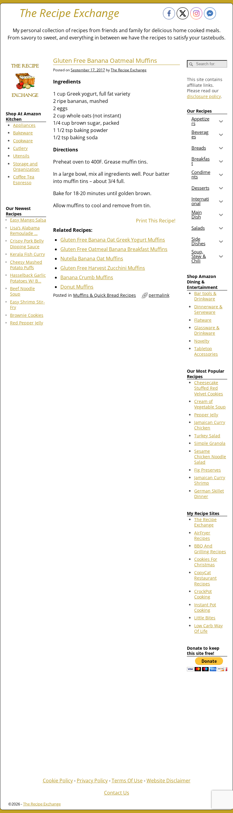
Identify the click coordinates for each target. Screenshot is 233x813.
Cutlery (20, 148)
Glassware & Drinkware (206, 330)
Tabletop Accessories (206, 351)
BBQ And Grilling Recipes (210, 548)
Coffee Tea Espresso (23, 179)
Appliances (24, 125)
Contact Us (116, 792)
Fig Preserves (207, 470)
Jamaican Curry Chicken (209, 425)
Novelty (201, 341)
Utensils (21, 156)
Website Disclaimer (169, 780)
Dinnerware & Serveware (208, 309)
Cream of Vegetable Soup (210, 404)
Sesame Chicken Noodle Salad (210, 456)
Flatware (202, 320)
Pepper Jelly (206, 415)
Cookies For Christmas (205, 561)
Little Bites (204, 618)
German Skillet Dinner (209, 493)
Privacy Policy (92, 780)
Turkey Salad (207, 436)
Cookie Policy (58, 780)
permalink (159, 295)
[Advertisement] (26, 428)
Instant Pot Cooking (205, 607)
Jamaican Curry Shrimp (209, 480)
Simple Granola (209, 443)
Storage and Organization (26, 166)
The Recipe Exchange (69, 12)
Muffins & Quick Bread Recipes (104, 295)
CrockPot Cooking (203, 594)
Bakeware (23, 133)
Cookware (23, 141)
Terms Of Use (127, 780)
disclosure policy (204, 96)
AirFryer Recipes (202, 535)
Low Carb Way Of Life (208, 628)
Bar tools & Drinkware (205, 296)
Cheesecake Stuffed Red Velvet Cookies (208, 388)
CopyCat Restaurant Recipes (205, 578)
